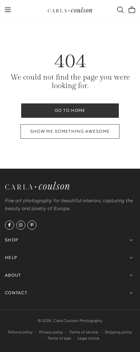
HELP (11, 257)
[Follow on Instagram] (20, 225)
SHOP (11, 239)
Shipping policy (118, 332)
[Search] (120, 10)
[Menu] (8, 10)
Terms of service (83, 332)
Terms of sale (59, 338)
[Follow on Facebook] (9, 225)
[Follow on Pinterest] (31, 225)
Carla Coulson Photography (77, 320)
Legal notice (88, 338)
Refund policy (20, 332)
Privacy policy (51, 332)
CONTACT (16, 292)
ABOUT (13, 274)
